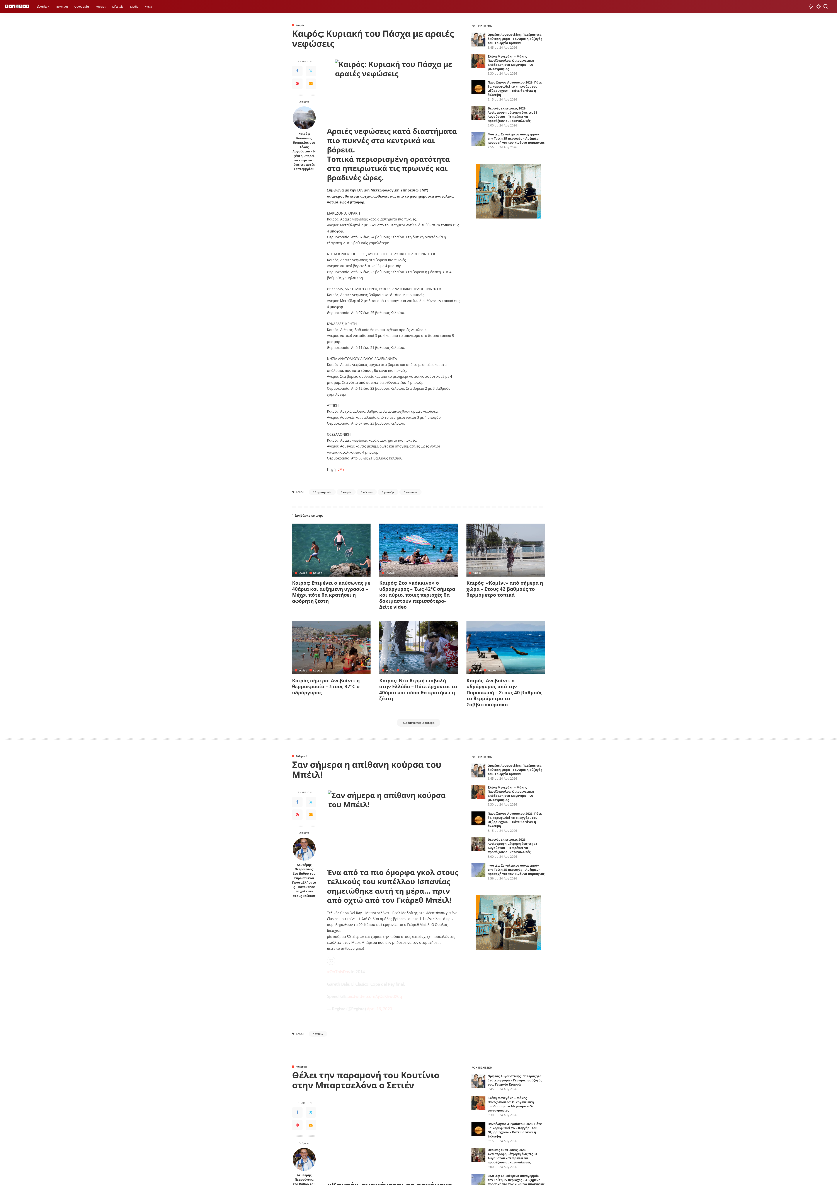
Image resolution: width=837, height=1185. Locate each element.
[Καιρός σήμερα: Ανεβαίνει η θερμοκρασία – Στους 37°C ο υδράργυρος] (331, 647)
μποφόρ (389, 492)
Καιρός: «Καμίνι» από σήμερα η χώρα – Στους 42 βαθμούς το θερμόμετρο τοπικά (504, 588)
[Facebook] (297, 71)
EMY (340, 469)
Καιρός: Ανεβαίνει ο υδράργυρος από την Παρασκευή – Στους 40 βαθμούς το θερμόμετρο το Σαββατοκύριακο (504, 692)
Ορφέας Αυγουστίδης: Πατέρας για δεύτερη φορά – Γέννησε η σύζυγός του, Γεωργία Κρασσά (515, 38)
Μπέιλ (319, 1033)
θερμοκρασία (323, 492)
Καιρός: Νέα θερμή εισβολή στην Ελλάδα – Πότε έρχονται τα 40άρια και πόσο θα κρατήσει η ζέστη (418, 689)
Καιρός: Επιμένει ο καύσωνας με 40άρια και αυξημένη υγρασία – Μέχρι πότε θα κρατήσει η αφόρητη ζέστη (331, 591)
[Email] (311, 84)
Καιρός (300, 25)
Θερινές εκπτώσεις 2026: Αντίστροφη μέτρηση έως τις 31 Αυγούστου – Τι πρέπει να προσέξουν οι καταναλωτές (512, 114)
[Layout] (17, 7)
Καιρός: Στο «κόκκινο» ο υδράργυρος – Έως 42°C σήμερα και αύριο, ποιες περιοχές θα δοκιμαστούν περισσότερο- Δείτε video (417, 594)
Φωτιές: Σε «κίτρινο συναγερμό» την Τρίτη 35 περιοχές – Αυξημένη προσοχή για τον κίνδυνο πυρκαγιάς (516, 138)
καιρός (347, 492)
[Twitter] (311, 71)
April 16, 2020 (379, 1009)
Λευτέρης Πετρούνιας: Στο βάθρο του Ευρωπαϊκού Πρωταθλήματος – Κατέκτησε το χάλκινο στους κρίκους (304, 880)
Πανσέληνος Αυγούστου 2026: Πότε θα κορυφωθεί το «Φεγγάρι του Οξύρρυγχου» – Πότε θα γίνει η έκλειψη (515, 88)
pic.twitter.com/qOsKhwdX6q (374, 996)
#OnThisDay (338, 972)
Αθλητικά (301, 756)
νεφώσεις (411, 492)
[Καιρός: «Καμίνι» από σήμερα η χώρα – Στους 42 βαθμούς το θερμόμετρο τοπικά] (505, 550)
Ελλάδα (302, 573)
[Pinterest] (297, 84)
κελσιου (368, 492)
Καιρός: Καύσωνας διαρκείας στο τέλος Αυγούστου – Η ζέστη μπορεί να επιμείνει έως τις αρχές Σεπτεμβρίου (304, 151)
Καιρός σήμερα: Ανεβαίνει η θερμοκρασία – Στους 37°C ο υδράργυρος (326, 686)
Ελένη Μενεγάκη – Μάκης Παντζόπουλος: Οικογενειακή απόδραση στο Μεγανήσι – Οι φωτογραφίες (511, 62)
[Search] (825, 6)
